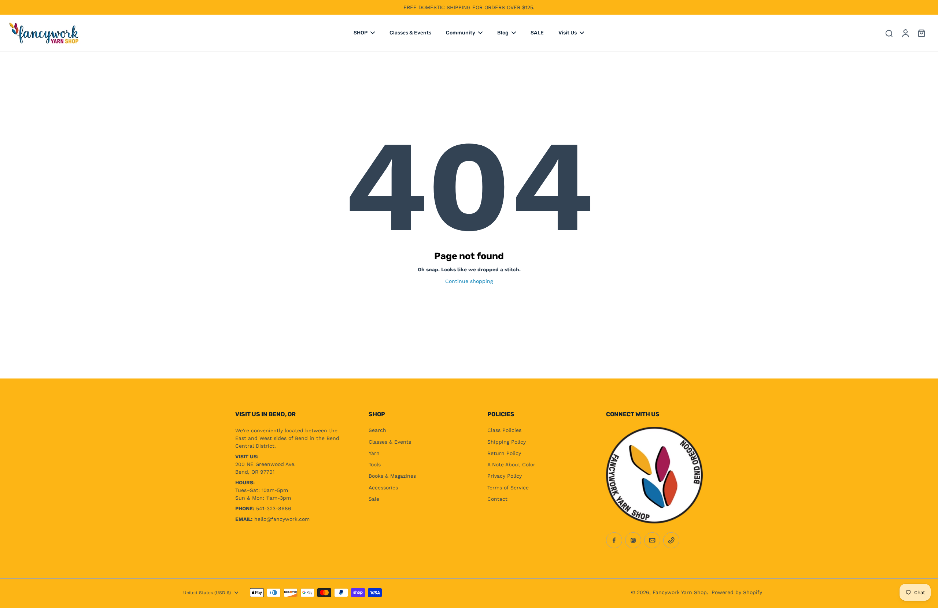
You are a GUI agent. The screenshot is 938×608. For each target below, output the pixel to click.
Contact (497, 499)
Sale (374, 499)
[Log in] (905, 32)
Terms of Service (508, 487)
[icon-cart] (921, 33)
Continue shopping (469, 281)
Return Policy (504, 453)
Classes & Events (390, 442)
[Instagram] (633, 540)
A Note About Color (511, 464)
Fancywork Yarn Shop (680, 592)
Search (377, 430)
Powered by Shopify (737, 592)
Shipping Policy (506, 442)
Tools (375, 464)
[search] (889, 33)
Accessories (383, 487)
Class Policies (504, 430)
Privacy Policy (504, 476)
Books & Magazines (392, 476)
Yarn (374, 453)
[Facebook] (614, 540)
